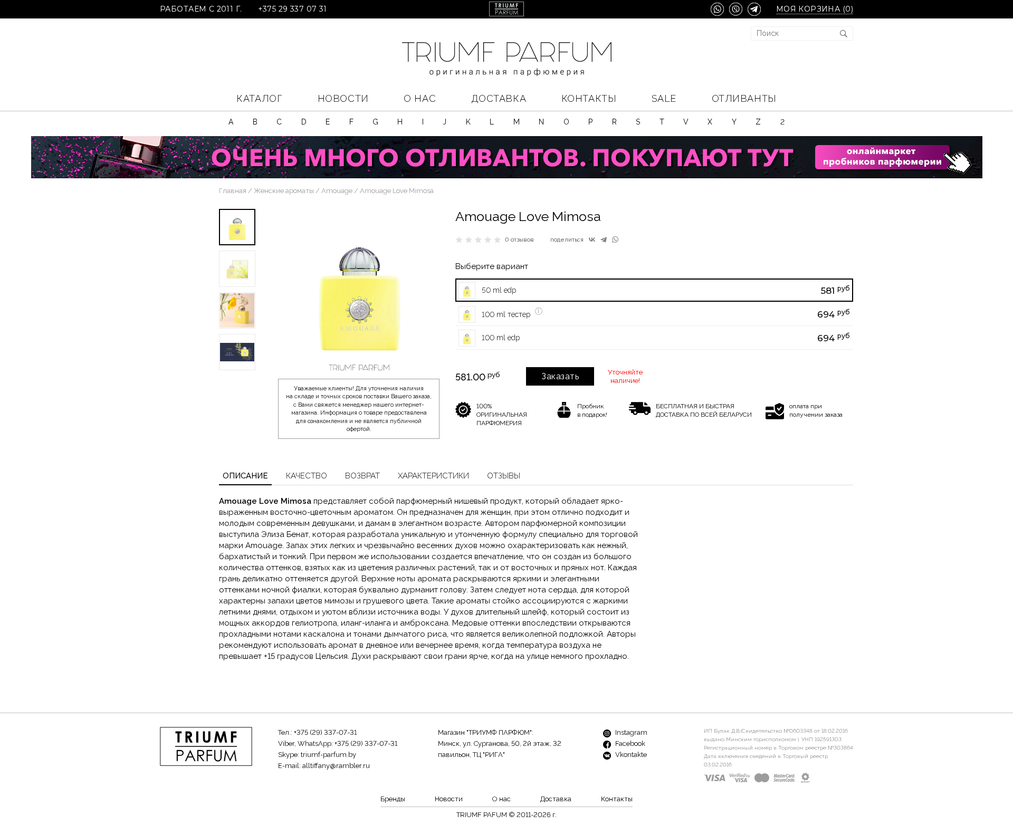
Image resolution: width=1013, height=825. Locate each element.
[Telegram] (603, 239)
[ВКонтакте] (592, 239)
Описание (245, 476)
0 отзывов (519, 239)
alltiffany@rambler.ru (336, 766)
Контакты (588, 98)
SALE (664, 98)
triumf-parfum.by (328, 755)
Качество (306, 476)
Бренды (392, 799)
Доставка (498, 98)
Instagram (630, 732)
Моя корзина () (814, 9)
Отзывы (503, 476)
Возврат (362, 476)
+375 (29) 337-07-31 (325, 732)
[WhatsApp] (615, 239)
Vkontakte (630, 755)
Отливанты (744, 98)
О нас (420, 98)
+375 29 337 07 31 (292, 9)
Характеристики (433, 476)
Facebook (629, 743)
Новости (343, 98)
